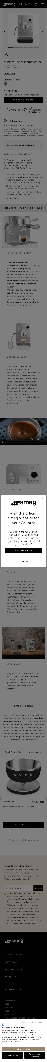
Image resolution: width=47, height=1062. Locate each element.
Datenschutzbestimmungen (33, 1022)
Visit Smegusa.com (23, 550)
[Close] (43, 498)
